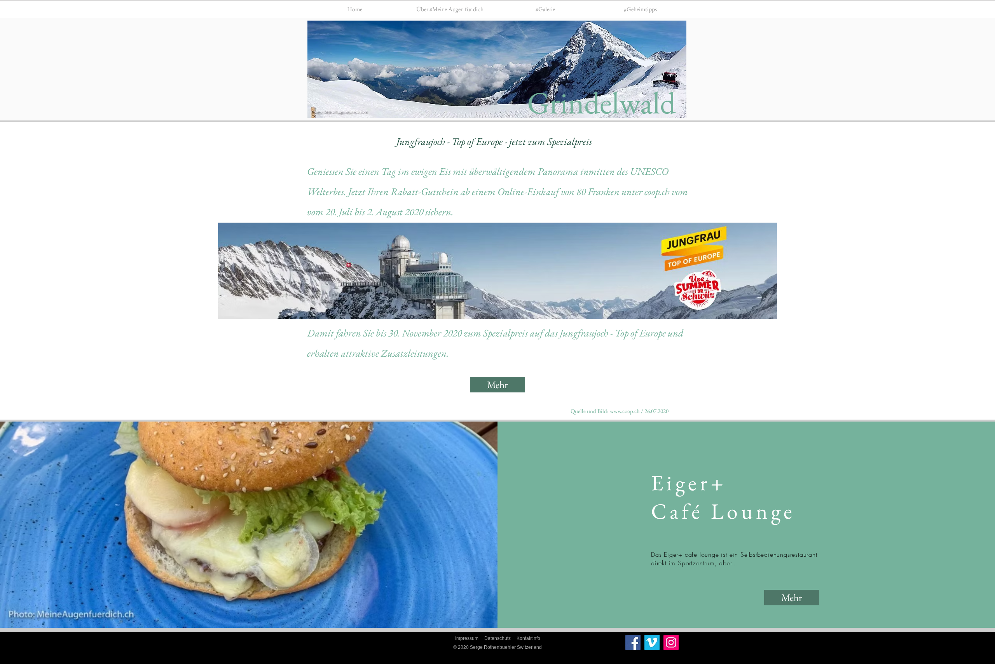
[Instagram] (671, 642)
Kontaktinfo (528, 638)
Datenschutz (497, 638)
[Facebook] (633, 642)
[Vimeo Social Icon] (652, 642)
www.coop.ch (625, 411)
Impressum (466, 638)
